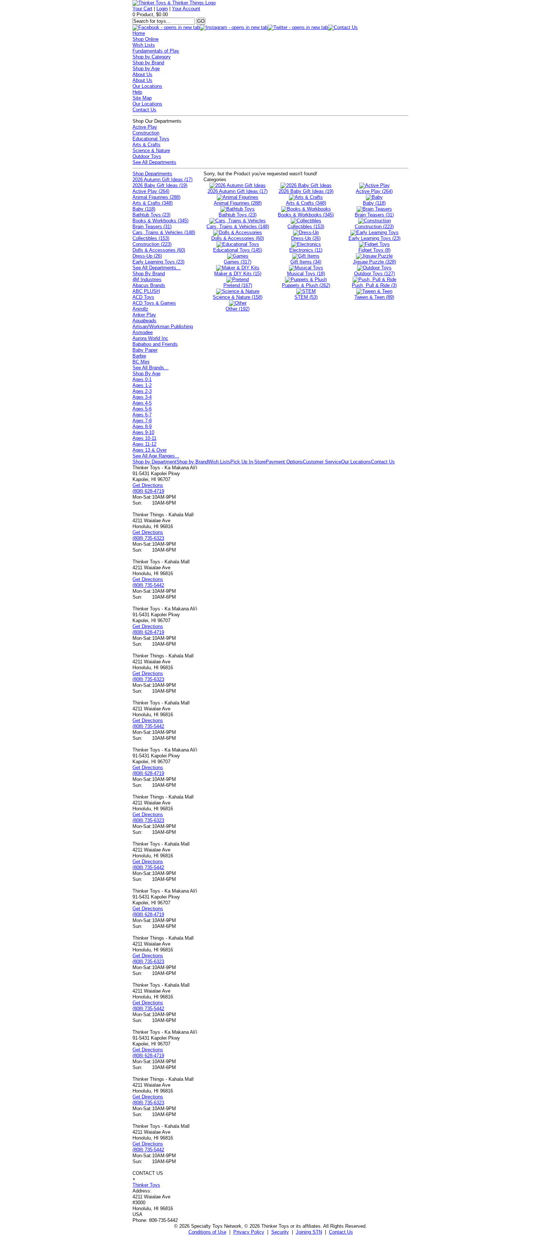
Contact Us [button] (341, 1232)
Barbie (139, 356)
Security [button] (280, 1232)
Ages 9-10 (143, 432)
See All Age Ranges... (155, 456)
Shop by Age (146, 68)
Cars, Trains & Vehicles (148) (163, 232)
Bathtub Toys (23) (151, 215)
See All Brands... (150, 367)
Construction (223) (152, 244)
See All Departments (154, 162)
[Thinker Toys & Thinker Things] (174, 3)
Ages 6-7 (142, 414)
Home (138, 33)
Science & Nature (151, 150)
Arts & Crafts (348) (152, 203)
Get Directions (147, 485)
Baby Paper (145, 350)
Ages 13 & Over (149, 450)
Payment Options (284, 462)
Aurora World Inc (150, 338)
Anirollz (140, 309)
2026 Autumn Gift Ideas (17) (162, 179)
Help (137, 92)
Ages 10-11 (144, 438)
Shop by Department (154, 462)
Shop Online (145, 39)
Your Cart (142, 8)
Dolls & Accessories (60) (158, 250)
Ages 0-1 (142, 379)
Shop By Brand (148, 273)
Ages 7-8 (142, 420)
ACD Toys (143, 297)
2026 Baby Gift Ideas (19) (159, 185)
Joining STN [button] (309, 1232)
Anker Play (144, 315)
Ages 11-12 (144, 444)
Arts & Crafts (146, 144)
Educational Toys (150, 138)
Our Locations (147, 86)
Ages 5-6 (142, 409)
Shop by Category (151, 57)
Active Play (144, 127)
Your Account (186, 8)
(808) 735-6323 (148, 538)
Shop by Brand (148, 62)
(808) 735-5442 (148, 585)
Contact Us (144, 109)
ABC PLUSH (146, 291)
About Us (142, 74)
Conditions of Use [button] (207, 1232)
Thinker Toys (146, 1185)
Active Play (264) (150, 191)
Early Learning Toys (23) (158, 262)
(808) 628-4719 (148, 491)
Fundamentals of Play (155, 51)
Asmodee (142, 332)
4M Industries (147, 279)
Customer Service (322, 462)
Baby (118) (143, 209)
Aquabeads (144, 320)
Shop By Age (146, 373)
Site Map (142, 98)
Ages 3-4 (142, 397)
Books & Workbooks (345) (160, 220)
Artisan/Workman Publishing (162, 326)
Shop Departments (152, 173)
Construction (145, 133)
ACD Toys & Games (154, 303)
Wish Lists (143, 45)
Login (162, 8)
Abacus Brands (148, 285)
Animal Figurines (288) (156, 197)
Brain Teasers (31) (152, 226)
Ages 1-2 (142, 385)
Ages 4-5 (142, 403)
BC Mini (140, 362)
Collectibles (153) (150, 238)
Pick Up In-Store (248, 462)
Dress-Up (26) (147, 256)
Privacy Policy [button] (248, 1232)
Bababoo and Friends (155, 344)
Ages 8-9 (142, 426)
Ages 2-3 (142, 391)
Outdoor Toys (146, 156)
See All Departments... (156, 267)
